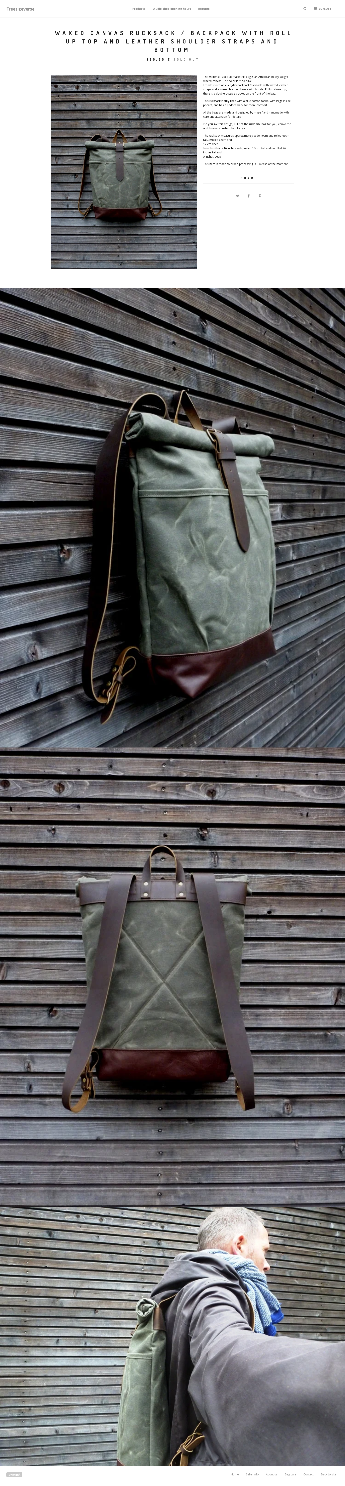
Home (235, 1474)
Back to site (328, 1474)
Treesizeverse (20, 9)
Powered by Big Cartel (14, 1474)
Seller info (252, 1474)
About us (272, 1474)
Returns (204, 9)
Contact (308, 1474)
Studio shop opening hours (172, 9)
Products (138, 9)
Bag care (290, 1474)
